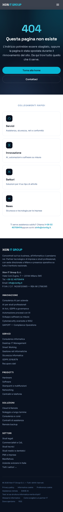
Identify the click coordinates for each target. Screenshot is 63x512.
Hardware (7, 377)
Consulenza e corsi (11, 416)
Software (6, 381)
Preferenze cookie (44, 487)
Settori (7, 433)
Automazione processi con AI (16, 312)
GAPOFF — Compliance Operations (19, 325)
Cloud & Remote (10, 408)
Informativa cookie (25, 487)
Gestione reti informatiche (14, 351)
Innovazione (10, 295)
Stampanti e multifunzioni (14, 386)
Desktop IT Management (14, 343)
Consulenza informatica (13, 339)
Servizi (6, 333)
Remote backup (10, 424)
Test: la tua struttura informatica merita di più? (21, 494)
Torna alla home (31, 70)
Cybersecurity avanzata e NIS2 (17, 321)
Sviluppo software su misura (15, 317)
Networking (7, 390)
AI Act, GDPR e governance (15, 308)
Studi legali (7, 438)
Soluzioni (8, 402)
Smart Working (9, 347)
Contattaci (32, 79)
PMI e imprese (9, 455)
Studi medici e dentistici (13, 450)
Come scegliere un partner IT (36, 498)
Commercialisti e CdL (12, 442)
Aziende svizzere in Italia (14, 463)
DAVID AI (25, 491)
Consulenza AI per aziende (15, 300)
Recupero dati (9, 363)
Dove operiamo (8, 501)
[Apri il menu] (58, 5)
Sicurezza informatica (12, 355)
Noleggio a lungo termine (14, 412)
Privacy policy (8, 487)
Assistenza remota (10, 491)
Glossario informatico (11, 498)
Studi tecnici (8, 446)
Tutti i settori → (9, 467)
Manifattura (7, 459)
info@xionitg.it (43, 227)
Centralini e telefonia (12, 394)
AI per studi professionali (14, 304)
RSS (20, 501)
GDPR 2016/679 (10, 359)
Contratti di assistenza (13, 420)
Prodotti (8, 372)
